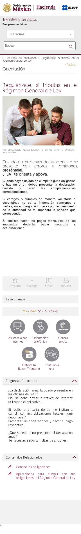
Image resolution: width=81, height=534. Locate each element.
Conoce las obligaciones (33, 467)
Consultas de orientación (21, 58)
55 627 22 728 (47, 311)
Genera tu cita (63, 340)
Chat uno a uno (52, 367)
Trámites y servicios (19, 20)
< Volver (70, 65)
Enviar (49, 283)
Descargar (32, 283)
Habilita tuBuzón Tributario (29, 367)
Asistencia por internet (17, 340)
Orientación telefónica (40, 340)
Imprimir (66, 283)
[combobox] (40, 34)
